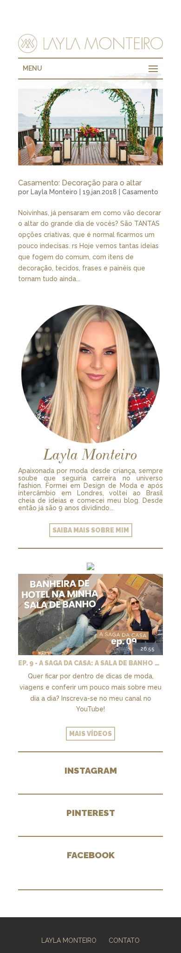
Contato (124, 940)
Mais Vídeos (90, 733)
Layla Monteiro (54, 192)
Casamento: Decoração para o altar (80, 182)
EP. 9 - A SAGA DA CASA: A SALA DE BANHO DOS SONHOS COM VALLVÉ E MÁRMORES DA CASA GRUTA (90, 663)
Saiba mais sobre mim (90, 530)
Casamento (140, 192)
